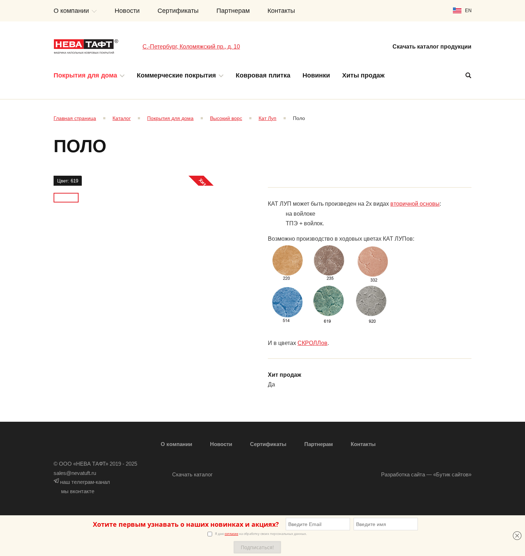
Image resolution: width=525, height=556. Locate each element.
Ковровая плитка (263, 75)
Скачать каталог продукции (431, 47)
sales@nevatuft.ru (75, 473)
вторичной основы (415, 204)
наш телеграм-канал (85, 482)
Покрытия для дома (85, 75)
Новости (127, 10)
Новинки (316, 75)
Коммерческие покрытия (176, 75)
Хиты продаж (363, 75)
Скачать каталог (192, 474)
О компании (71, 10)
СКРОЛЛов (313, 343)
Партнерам (233, 10)
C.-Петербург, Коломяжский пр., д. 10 (191, 47)
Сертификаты (178, 10)
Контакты (281, 10)
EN (468, 10)
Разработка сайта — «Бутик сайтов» (426, 474)
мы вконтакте (77, 491)
